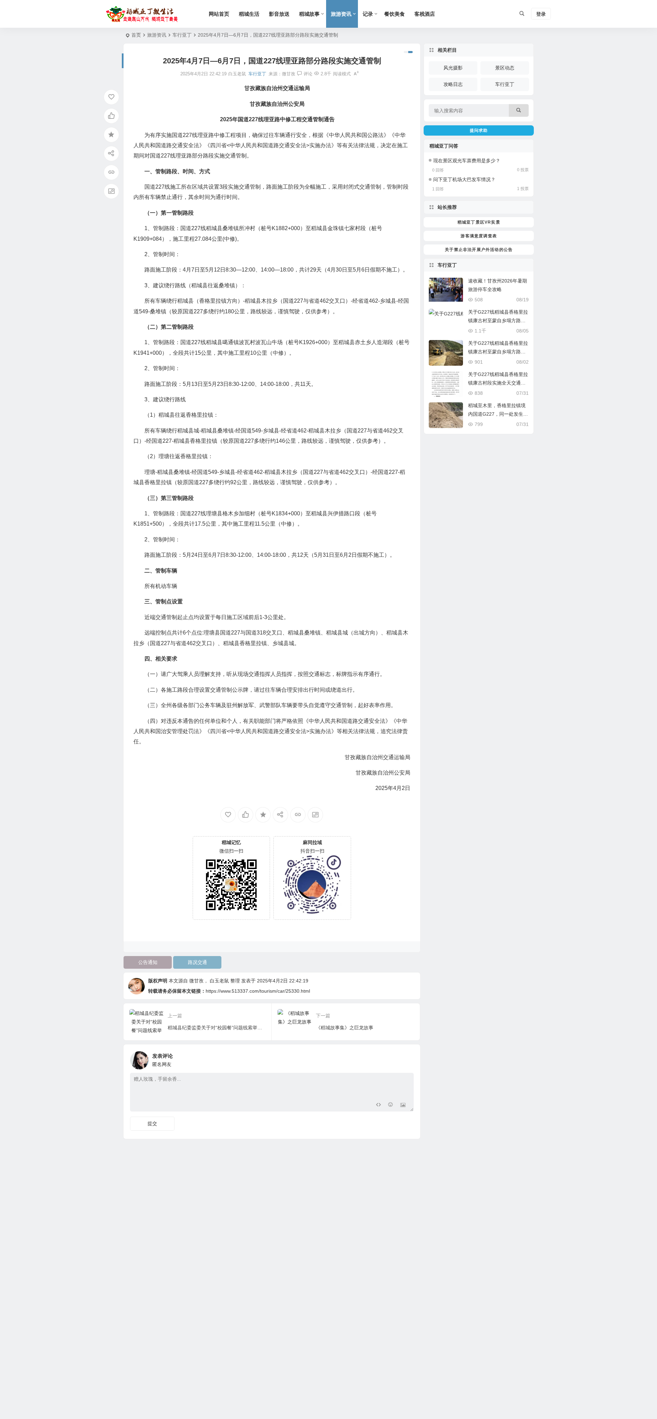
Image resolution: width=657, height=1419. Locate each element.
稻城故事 (309, 14)
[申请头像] (407, 1058)
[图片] (403, 1105)
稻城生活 (249, 14)
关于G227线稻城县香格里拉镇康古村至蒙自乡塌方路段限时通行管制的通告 (498, 320)
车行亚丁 (182, 35)
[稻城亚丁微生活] (143, 14)
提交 (152, 1123)
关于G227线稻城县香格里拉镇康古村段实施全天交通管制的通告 (498, 383)
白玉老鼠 (219, 980)
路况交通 (197, 962)
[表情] (390, 1105)
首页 (136, 35)
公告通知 (147, 962)
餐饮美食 (394, 14)
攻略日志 (453, 84)
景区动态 (504, 68)
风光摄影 (453, 68)
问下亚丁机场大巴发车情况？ (464, 179)
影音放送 (279, 14)
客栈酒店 (424, 14)
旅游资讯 (341, 14)
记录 (368, 14)
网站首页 (219, 14)
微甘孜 (288, 73)
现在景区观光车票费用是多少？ (466, 160)
